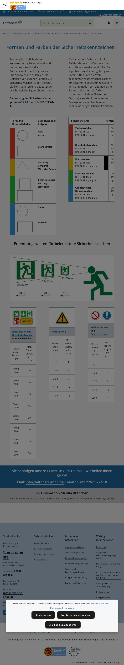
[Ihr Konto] (108, 23)
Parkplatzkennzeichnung (76, 577)
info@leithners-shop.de (45, 482)
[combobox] (64, 23)
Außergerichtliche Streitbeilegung (104, 585)
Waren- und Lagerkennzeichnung (74, 570)
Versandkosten (41, 559)
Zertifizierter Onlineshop (19, 11)
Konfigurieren (43, 615)
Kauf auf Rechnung (52, 11)
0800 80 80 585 (13, 554)
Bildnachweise (102, 592)
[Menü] (100, 23)
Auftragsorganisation (74, 547)
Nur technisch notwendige (76, 615)
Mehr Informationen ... (101, 603)
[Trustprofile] (62, 651)
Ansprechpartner (111, 14)
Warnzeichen (59, 331)
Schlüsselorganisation (75, 552)
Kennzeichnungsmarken (76, 558)
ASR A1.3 (24, 102)
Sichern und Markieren (75, 582)
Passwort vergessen (43, 548)
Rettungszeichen (21, 331)
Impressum (101, 547)
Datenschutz (56, 608)
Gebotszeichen (99, 334)
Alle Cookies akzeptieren (63, 624)
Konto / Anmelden (42, 543)
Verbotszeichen (99, 327)
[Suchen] (90, 23)
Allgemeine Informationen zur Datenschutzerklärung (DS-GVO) (108, 575)
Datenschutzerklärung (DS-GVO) (108, 565)
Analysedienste (103, 597)
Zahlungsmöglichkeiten (44, 554)
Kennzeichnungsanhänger (77, 563)
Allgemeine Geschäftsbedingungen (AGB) (106, 555)
